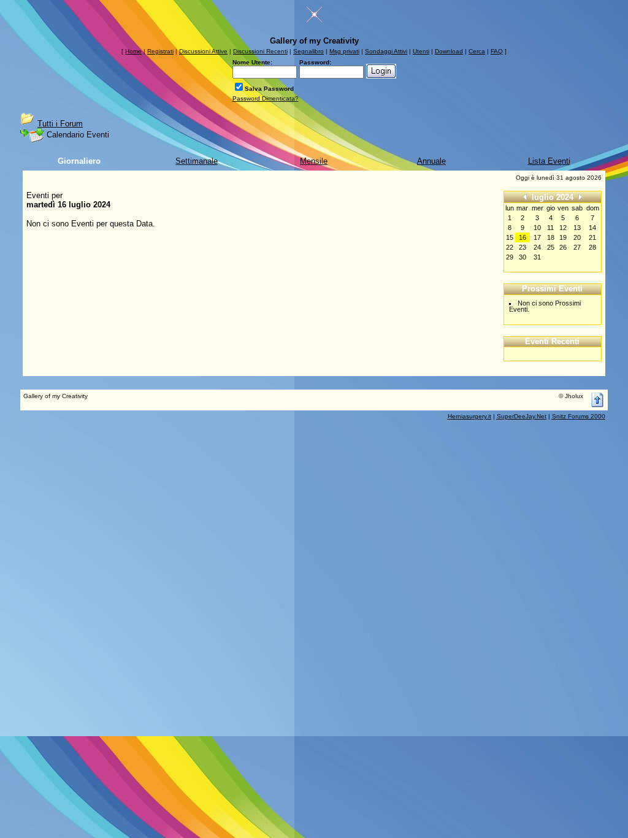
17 (537, 237)
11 (550, 227)
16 (522, 237)
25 (550, 247)
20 (577, 237)
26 (563, 247)
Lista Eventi (549, 161)
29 (509, 257)
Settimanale (196, 161)
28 (592, 247)
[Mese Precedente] (525, 196)
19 (563, 237)
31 (537, 257)
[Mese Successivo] (580, 196)
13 (577, 227)
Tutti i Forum (60, 123)
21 (592, 237)
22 (509, 247)
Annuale (431, 161)
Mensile (313, 161)
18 (550, 237)
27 (577, 247)
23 (522, 247)
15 (509, 237)
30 (522, 257)
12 (563, 227)
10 (537, 227)
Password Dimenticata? (265, 98)
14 (592, 227)
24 (537, 247)
